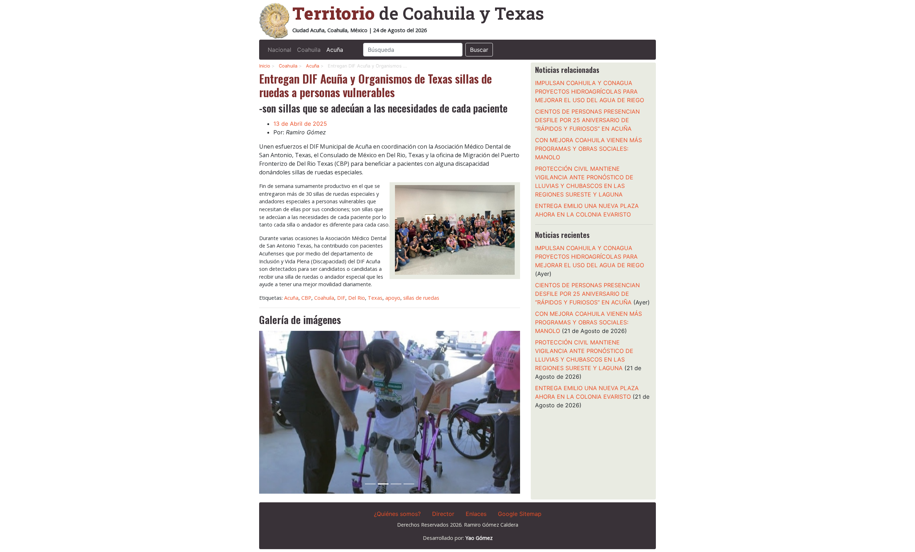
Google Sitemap (519, 513)
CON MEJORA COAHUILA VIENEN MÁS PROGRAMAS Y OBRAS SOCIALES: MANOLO (588, 148)
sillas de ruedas (421, 297)
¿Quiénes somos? (397, 513)
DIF (341, 297)
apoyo (392, 297)
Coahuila (309, 49)
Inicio (264, 66)
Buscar (479, 49)
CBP (306, 297)
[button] (278, 412)
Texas (375, 297)
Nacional (279, 49)
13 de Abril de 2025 (300, 123)
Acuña (334, 49)
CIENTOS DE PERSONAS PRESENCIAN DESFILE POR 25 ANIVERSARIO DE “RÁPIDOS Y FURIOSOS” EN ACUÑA (587, 120)
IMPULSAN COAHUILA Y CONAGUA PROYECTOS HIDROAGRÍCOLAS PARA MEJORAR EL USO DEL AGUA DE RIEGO (589, 91)
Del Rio (356, 297)
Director (443, 513)
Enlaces (476, 513)
